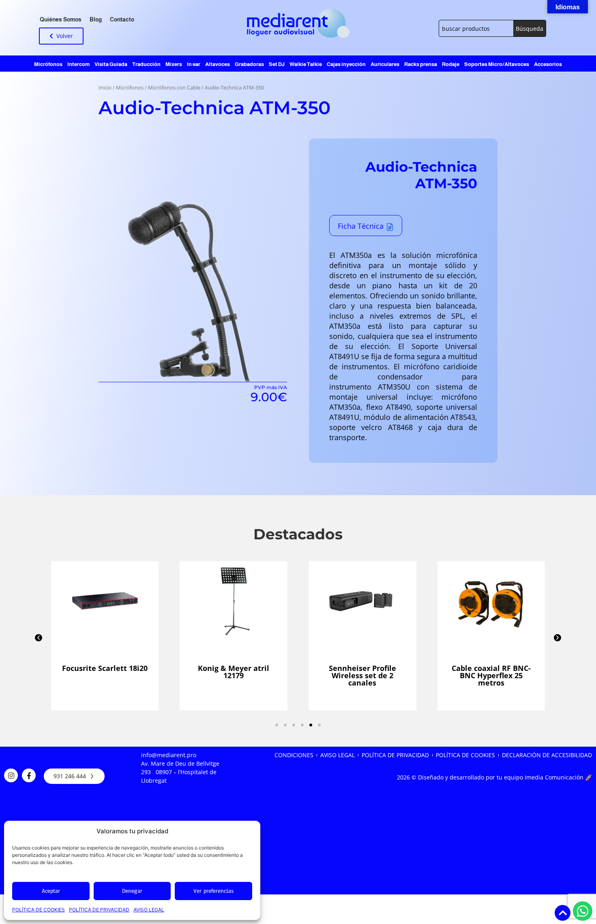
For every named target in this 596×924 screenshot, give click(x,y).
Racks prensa (420, 64)
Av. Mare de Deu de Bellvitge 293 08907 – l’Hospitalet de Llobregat (180, 772)
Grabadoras (249, 64)
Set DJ (277, 64)
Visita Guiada (110, 64)
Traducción (146, 64)
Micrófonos (48, 64)
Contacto (122, 19)
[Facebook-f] (29, 775)
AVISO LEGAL (148, 910)
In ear (193, 64)
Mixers (173, 64)
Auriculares (385, 64)
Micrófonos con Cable (174, 87)
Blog (96, 19)
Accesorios (548, 64)
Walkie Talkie (305, 64)
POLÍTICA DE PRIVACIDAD (99, 910)
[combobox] (476, 28)
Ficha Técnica (361, 226)
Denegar (132, 891)
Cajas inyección (346, 64)
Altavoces (217, 64)
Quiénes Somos (60, 19)
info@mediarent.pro (168, 755)
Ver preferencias (213, 891)
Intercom (78, 64)
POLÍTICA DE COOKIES (38, 910)
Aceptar (51, 891)
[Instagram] (11, 775)
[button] (38, 637)
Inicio (105, 87)
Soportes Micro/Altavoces (496, 64)
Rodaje (450, 64)
